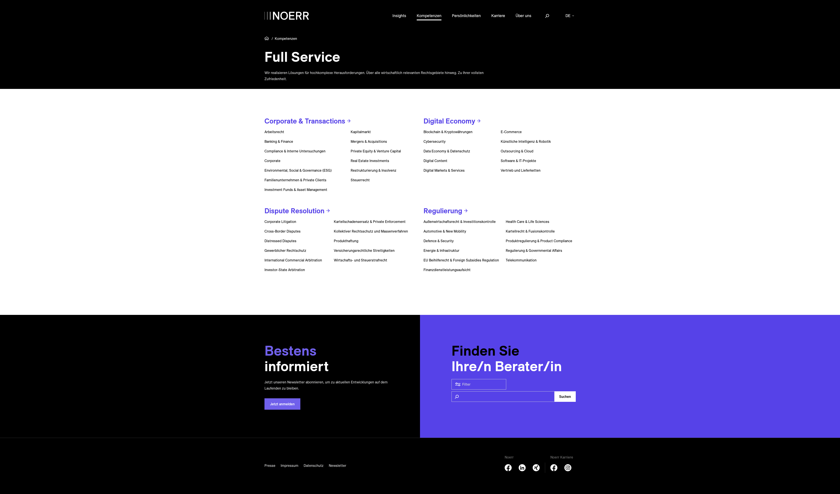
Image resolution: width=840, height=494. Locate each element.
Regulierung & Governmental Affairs (534, 250)
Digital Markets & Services (444, 170)
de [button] (567, 15)
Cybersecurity (435, 141)
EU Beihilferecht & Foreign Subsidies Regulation (461, 260)
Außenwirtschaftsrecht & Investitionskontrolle (460, 221)
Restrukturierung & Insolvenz (373, 170)
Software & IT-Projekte (518, 161)
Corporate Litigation (280, 221)
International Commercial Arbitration (293, 260)
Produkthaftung (346, 241)
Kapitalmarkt (361, 132)
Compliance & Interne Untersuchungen (295, 151)
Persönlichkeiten (466, 15)
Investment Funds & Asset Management (295, 189)
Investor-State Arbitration (284, 270)
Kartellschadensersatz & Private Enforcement (370, 221)
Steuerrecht (360, 180)
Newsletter (337, 465)
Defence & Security (439, 241)
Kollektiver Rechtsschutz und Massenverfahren (371, 231)
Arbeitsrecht (274, 132)
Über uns (523, 15)
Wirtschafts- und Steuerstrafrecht (360, 260)
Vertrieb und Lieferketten (521, 170)
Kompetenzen (429, 15)
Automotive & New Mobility (445, 231)
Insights (399, 15)
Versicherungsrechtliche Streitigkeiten (364, 250)
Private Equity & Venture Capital (376, 151)
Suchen (565, 396)
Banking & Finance (278, 141)
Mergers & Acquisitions (369, 141)
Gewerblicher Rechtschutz (285, 250)
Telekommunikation (521, 260)
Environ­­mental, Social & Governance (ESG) (298, 170)
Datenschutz (314, 465)
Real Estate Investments (370, 161)
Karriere (498, 15)
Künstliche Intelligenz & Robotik (526, 141)
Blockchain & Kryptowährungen (448, 132)
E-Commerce (511, 132)
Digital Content (435, 161)
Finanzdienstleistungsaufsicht (447, 270)
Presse (269, 465)
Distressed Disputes (280, 241)
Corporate (272, 161)
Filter (466, 384)
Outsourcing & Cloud (517, 151)
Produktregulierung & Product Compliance (539, 241)
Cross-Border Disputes (282, 231)
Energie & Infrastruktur (441, 250)
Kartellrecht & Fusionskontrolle (530, 231)
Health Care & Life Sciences (527, 221)
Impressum (289, 465)
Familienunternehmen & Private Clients (295, 180)
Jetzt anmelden (282, 404)
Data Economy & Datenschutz (447, 151)
